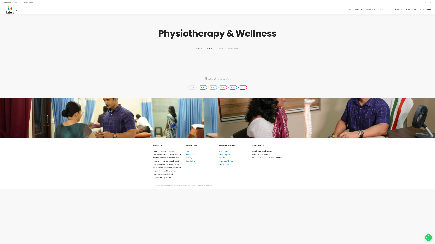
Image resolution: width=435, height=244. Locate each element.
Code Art (208, 185)
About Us (359, 10)
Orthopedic (224, 151)
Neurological (224, 154)
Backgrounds (425, 10)
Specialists (190, 161)
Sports (222, 158)
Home (350, 10)
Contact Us (411, 10)
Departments (371, 10)
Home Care (224, 164)
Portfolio (209, 48)
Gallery (383, 10)
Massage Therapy (226, 161)
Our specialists (396, 10)
